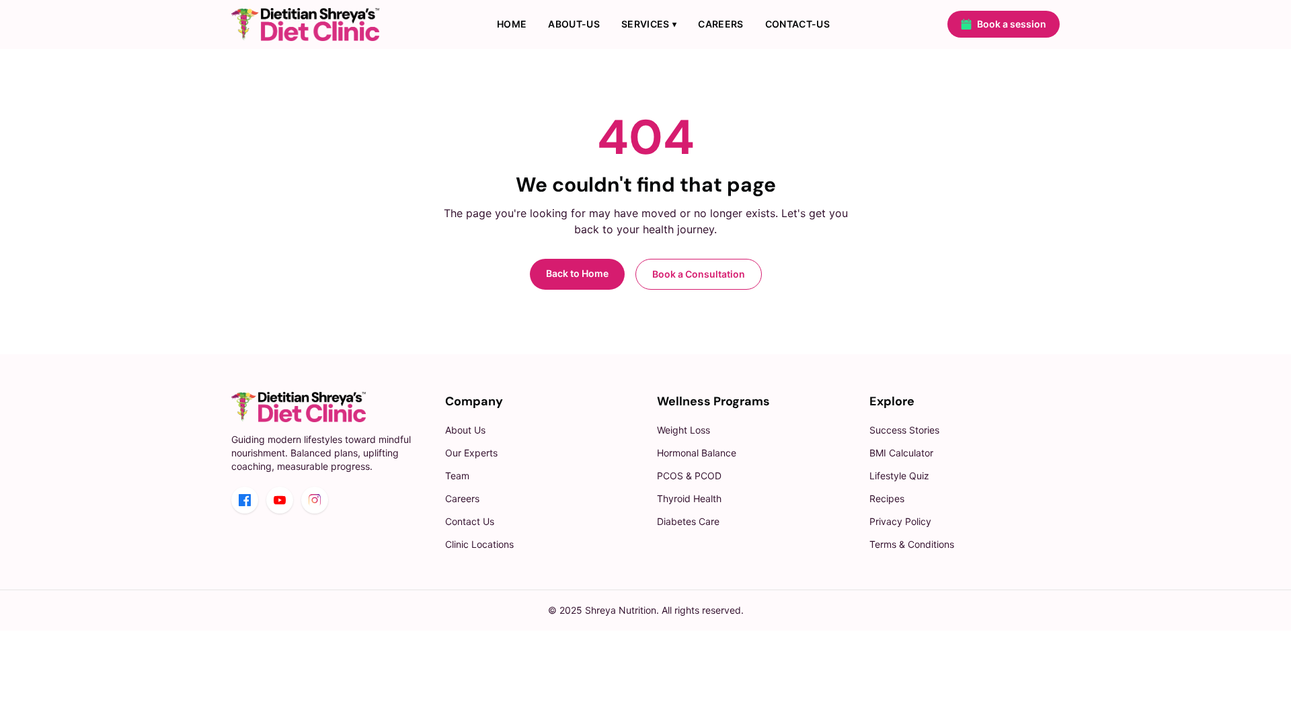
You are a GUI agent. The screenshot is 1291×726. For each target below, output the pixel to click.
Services (648, 24)
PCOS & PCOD (689, 475)
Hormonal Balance (696, 452)
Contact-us (797, 24)
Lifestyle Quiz (899, 475)
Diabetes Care (688, 521)
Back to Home (577, 273)
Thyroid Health (689, 498)
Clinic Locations (479, 544)
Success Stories (904, 430)
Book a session (1011, 24)
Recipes (886, 498)
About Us (465, 430)
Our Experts (471, 452)
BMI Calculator (901, 452)
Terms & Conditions (911, 544)
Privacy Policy (900, 521)
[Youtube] (279, 500)
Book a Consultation (698, 274)
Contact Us (469, 521)
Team (457, 475)
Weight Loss (683, 430)
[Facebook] (244, 500)
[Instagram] (314, 500)
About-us (574, 24)
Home (511, 24)
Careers (720, 24)
